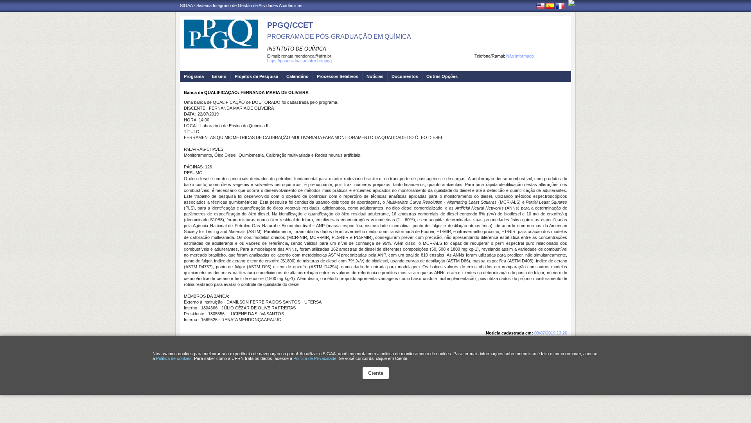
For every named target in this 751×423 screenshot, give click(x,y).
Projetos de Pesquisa (256, 76)
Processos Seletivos (337, 76)
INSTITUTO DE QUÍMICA (296, 49)
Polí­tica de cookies (174, 358)
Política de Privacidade (314, 358)
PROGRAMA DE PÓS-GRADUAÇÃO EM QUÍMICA (339, 36)
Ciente (375, 373)
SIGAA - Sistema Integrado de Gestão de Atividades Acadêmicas (241, 5)
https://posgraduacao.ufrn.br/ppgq (299, 60)
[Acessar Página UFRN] (571, 3)
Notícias (375, 76)
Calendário (297, 76)
